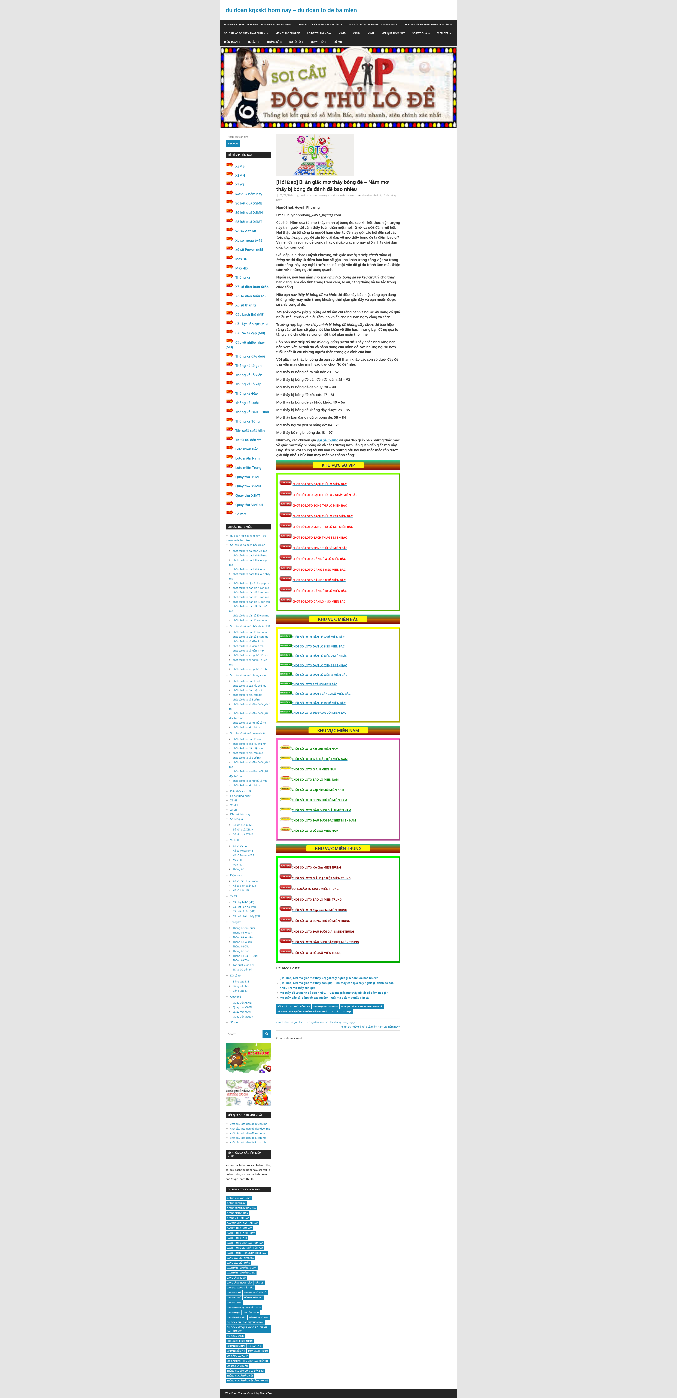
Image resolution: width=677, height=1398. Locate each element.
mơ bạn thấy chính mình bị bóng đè (361, 1006)
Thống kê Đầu (246, 393)
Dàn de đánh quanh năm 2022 (244, 1307)
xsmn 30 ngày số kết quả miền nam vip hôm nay (369, 1026)
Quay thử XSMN (248, 486)
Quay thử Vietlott (249, 505)
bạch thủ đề (234, 1253)
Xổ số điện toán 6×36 (245, 881)
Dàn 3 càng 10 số (236, 1277)
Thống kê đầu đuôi (250, 356)
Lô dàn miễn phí (236, 1351)
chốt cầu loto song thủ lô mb (250, 669)
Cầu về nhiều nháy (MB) (246, 916)
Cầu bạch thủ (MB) (249, 314)
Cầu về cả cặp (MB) (250, 333)
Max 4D (241, 268)
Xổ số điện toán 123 (250, 296)
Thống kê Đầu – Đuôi (252, 412)
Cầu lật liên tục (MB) (251, 324)
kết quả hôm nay (248, 194)
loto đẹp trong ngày (325, 1006)
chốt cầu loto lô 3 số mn (247, 757)
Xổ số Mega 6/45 (243, 850)
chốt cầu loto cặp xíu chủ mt (249, 685)
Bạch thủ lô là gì (237, 1238)
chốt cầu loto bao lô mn (247, 739)
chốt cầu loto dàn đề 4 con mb (251, 588)
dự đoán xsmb (235, 1336)
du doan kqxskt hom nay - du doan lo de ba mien (327, 195)
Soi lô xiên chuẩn (237, 1366)
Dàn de (259, 1282)
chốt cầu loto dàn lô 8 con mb (250, 636)
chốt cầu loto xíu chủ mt (247, 727)
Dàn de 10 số (234, 1292)
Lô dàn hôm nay (236, 1346)
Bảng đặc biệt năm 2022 (240, 1258)
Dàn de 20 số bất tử (255, 1292)
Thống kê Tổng (247, 421)
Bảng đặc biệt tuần (238, 1262)
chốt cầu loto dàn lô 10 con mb (251, 615)
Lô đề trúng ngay (319, 33)
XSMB (342, 33)
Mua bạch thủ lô (258, 1351)
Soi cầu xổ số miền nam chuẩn (245, 33)
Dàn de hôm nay (253, 1297)
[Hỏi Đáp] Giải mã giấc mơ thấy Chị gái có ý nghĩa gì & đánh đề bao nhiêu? (329, 978)
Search (233, 143)
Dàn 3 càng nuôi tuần (239, 1282)
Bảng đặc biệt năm (256, 1253)
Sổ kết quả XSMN (249, 212)
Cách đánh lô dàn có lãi (241, 1272)
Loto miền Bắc (246, 449)
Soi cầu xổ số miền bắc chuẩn (319, 24)
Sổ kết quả (419, 33)
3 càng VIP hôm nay (238, 1218)
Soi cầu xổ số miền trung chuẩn (427, 24)
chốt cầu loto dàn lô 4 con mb (250, 620)
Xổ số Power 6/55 (243, 855)
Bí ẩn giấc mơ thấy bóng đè (293, 1006)
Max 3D (241, 259)
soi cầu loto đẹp (341, 1011)
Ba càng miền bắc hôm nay (242, 1223)
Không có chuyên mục (240, 1341)
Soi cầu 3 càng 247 (237, 1355)
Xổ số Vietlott (241, 846)
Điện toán (231, 41)
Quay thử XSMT (247, 495)
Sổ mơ (338, 41)
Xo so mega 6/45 (248, 240)
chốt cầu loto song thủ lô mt (249, 722)
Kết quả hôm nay (393, 33)
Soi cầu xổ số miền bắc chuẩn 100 (372, 24)
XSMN (356, 33)
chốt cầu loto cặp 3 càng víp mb (251, 583)
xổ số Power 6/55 (249, 249)
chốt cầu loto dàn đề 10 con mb (251, 601)
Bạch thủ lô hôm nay (239, 1228)
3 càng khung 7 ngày (239, 1198)
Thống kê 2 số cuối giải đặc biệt (245, 1370)
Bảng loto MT (241, 990)
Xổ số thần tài (246, 305)
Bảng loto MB (241, 981)
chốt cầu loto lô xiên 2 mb (248, 641)
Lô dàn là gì (255, 1346)
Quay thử (317, 41)
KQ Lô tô (295, 41)
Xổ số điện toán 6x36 (252, 286)
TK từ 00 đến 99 (248, 440)
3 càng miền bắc (236, 1203)
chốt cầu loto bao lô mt (246, 681)
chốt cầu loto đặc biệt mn (248, 748)
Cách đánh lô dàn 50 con (241, 1267)
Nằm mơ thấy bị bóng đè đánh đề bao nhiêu (302, 1011)
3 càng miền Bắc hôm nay (241, 1208)
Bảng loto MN (241, 986)
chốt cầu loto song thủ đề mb (250, 655)
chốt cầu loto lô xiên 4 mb (248, 650)
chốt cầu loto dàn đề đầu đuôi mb (250, 1128)
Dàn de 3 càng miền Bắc (240, 1287)
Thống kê (273, 41)
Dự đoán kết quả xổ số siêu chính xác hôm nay (247, 1329)
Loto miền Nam (247, 458)
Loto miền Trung (248, 467)
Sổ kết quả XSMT (248, 221)
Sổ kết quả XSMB (248, 203)
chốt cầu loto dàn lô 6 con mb (250, 632)
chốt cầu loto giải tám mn (248, 753)
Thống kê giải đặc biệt (240, 1375)
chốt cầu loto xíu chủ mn (247, 785)
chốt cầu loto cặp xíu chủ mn (249, 743)
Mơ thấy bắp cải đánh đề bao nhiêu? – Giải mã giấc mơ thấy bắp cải (324, 997)
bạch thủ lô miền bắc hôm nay (245, 1243)
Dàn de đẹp (233, 1312)
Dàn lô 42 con (251, 1312)
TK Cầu (252, 41)
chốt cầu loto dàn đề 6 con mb (251, 592)
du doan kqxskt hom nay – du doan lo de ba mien (291, 10)
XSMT (371, 33)
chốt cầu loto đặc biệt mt (247, 690)
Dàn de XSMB (234, 1302)
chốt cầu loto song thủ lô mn (250, 780)
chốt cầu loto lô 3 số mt (246, 699)
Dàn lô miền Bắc (236, 1317)
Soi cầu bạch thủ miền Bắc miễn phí (248, 1361)
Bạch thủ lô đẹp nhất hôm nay (245, 1248)
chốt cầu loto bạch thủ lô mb (249, 569)
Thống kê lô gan (248, 365)
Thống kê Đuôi (247, 403)
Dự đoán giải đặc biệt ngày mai (245, 1322)
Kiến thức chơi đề (288, 33)
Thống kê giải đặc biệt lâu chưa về (247, 1380)
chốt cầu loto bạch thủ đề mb (250, 555)
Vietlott (442, 33)
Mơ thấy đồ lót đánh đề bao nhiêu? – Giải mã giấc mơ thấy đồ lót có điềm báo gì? (334, 992)
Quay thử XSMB (247, 477)
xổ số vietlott (245, 231)
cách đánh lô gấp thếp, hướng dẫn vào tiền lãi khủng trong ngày (316, 1022)
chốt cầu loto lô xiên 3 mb (248, 646)
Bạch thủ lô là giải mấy (241, 1233)
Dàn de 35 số (234, 1297)
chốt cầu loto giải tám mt (247, 694)
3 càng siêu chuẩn (237, 1213)
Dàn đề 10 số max (259, 1317)
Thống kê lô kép (248, 384)
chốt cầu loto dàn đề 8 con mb (251, 597)
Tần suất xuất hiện (250, 430)
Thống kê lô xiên (248, 375)
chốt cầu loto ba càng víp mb (250, 551)
